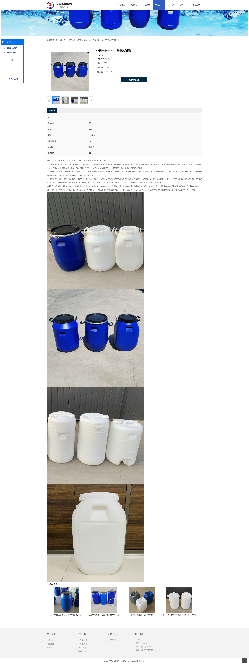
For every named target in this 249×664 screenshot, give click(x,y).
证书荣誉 (171, 5)
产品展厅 (158, 5)
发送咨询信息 (134, 80)
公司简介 (51, 640)
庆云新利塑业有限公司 (111, 661)
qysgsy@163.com (146, 647)
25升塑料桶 (81, 652)
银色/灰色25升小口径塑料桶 (142, 615)
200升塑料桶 (82, 640)
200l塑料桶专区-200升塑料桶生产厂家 (104, 615)
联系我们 (183, 5)
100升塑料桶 (82, 644)
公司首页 (121, 5)
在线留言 (196, 5)
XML (142, 661)
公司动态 (146, 5)
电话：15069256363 (142, 643)
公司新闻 (112, 640)
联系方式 (51, 648)
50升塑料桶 (82, 40)
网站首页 (63, 40)
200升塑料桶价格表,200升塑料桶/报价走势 (66, 615)
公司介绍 (133, 5)
